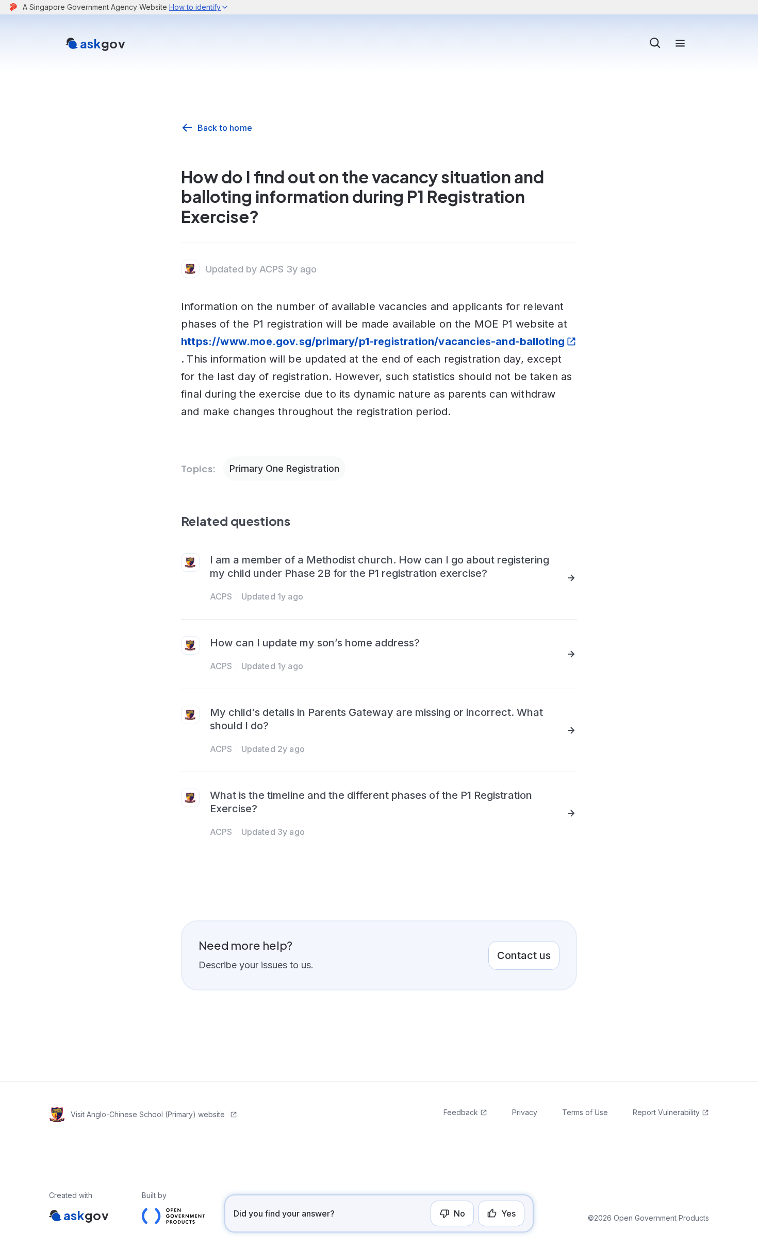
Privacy (524, 1112)
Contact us (524, 955)
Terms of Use (585, 1112)
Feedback (460, 1112)
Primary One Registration (284, 468)
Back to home (224, 128)
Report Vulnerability (666, 1112)
